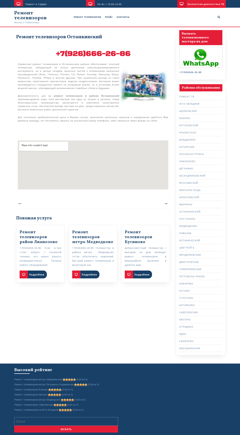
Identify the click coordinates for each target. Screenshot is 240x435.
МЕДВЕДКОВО (188, 226)
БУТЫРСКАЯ (186, 146)
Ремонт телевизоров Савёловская (33, 404)
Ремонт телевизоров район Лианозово (39, 237)
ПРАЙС (109, 17)
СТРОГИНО (186, 297)
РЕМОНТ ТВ (186, 96)
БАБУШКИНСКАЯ (189, 348)
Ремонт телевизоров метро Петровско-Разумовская (43, 384)
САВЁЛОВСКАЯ (188, 312)
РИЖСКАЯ (185, 233)
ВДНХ (182, 333)
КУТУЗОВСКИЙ (188, 125)
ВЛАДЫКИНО (187, 139)
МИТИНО (185, 319)
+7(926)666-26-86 (93, 53)
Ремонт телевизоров (30, 15)
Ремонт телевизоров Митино (30, 394)
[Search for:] (66, 421)
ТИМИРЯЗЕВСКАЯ (190, 269)
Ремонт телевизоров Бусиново (138, 237)
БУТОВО (184, 290)
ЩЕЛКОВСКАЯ (188, 110)
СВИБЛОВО (186, 341)
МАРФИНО (185, 204)
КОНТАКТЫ (123, 17)
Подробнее (38, 273)
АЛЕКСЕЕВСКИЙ (189, 197)
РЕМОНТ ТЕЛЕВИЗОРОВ (87, 17)
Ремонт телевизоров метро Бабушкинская (38, 379)
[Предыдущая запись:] (54, 203)
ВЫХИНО (184, 118)
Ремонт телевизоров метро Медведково (92, 237)
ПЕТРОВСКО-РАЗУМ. (192, 276)
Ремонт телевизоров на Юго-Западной (36, 409)
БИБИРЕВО (186, 283)
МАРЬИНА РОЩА (190, 190)
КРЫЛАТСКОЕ (187, 132)
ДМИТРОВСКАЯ (189, 262)
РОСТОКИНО (187, 218)
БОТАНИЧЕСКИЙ (189, 240)
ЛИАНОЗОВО (187, 161)
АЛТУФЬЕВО (187, 305)
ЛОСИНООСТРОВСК (191, 154)
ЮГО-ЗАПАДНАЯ (189, 103)
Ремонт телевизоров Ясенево (31, 389)
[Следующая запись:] (131, 203)
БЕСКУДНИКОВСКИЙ (192, 175)
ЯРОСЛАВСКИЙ (188, 182)
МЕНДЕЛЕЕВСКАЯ (190, 254)
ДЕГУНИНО (186, 168)
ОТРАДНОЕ (186, 326)
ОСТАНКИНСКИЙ (189, 211)
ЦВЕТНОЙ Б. (187, 247)
